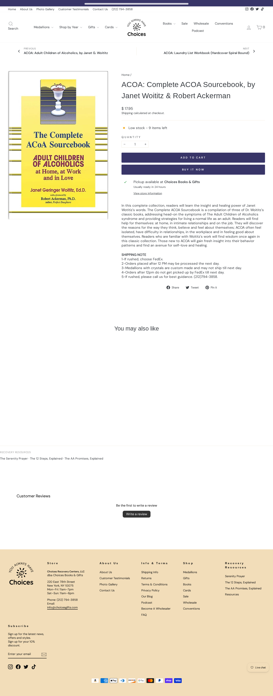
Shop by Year (69, 27)
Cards (110, 27)
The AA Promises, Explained (84, 459)
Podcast (198, 31)
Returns (146, 578)
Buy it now (193, 169)
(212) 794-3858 (122, 9)
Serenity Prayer (235, 576)
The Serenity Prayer (14, 459)
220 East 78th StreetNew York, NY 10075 (61, 583)
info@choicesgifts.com (62, 607)
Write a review (136, 514)
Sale (184, 23)
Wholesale (201, 23)
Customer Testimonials (73, 9)
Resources (232, 594)
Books (167, 23)
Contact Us (100, 9)
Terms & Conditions (154, 584)
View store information (148, 193)
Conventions (224, 23)
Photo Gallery (45, 9)
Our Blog (147, 596)
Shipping (127, 113)
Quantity (131, 137)
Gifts (92, 27)
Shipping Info (149, 572)
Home (12, 9)
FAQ (144, 615)
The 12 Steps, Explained (46, 459)
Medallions (42, 27)
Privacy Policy (150, 590)
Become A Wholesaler (155, 608)
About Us (26, 9)
